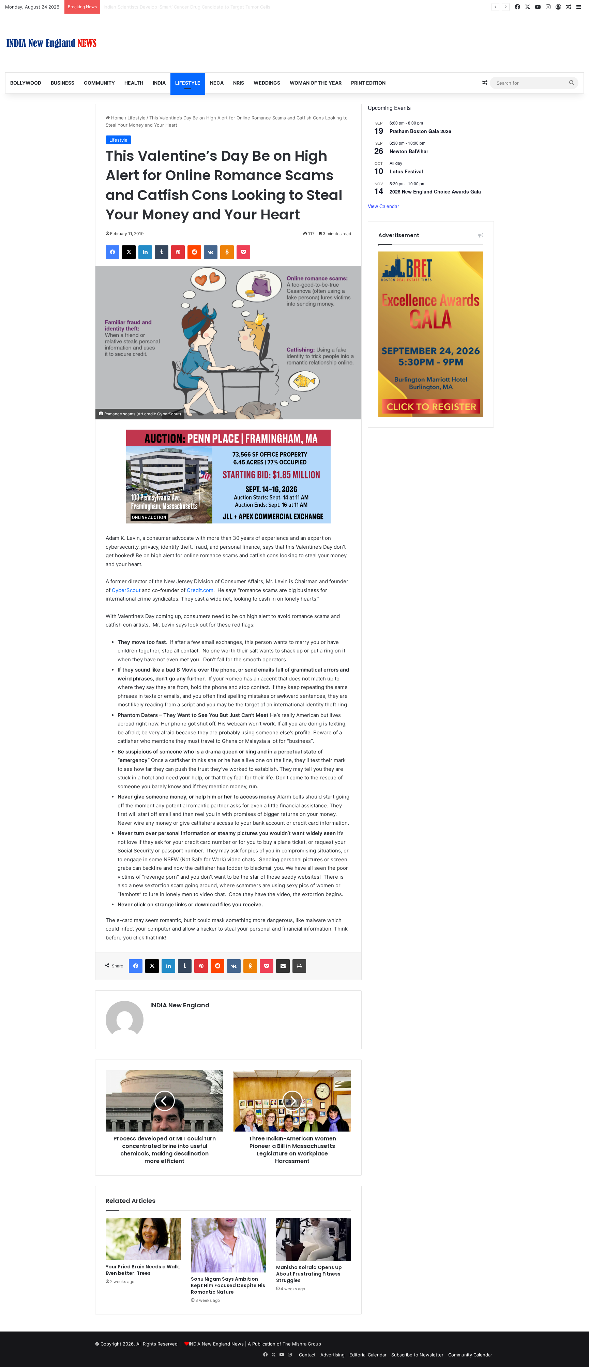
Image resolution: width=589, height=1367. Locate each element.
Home (117, 117)
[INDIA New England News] (51, 43)
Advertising (332, 1354)
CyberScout (126, 590)
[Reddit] (194, 252)
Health (133, 83)
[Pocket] (243, 252)
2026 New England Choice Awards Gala (435, 191)
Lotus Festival (406, 171)
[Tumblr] (161, 252)
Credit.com (200, 590)
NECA (217, 83)
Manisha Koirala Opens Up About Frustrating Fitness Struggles (309, 1274)
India (159, 83)
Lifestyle (187, 83)
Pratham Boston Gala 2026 (420, 131)
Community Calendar (470, 1354)
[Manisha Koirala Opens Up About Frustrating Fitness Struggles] (313, 1239)
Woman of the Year (316, 83)
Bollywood (25, 83)
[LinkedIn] (145, 252)
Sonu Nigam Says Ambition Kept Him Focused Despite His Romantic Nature (228, 1285)
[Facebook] (112, 252)
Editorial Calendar (368, 1354)
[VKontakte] (210, 252)
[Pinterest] (178, 252)
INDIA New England (180, 1005)
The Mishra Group (302, 1344)
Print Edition (368, 83)
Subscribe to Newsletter (417, 1354)
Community (99, 83)
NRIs (238, 83)
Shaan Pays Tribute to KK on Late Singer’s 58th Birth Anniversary (172, 7)
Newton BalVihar (409, 151)
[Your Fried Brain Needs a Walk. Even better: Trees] (143, 1239)
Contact (307, 1354)
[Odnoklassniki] (227, 252)
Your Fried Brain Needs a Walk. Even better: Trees (143, 1270)
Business (62, 83)
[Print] (299, 966)
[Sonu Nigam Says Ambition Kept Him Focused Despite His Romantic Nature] (228, 1245)
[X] (129, 252)
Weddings (267, 83)
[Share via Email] (283, 966)
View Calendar (383, 206)
